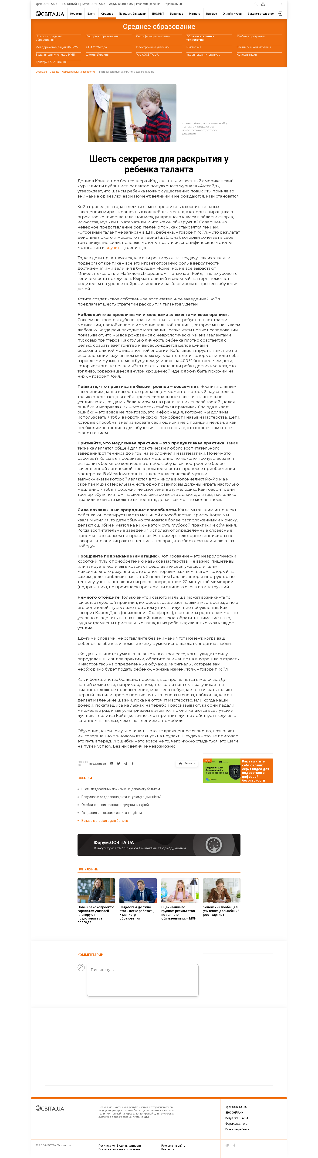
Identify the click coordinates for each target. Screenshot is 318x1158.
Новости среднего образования (49, 37)
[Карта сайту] (263, 4)
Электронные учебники (152, 47)
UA (280, 4)
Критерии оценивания (51, 62)
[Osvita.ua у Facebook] (234, 1145)
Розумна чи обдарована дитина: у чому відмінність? (121, 797)
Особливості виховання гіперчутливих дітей (115, 805)
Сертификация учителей (153, 36)
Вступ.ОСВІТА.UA (93, 4)
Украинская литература (203, 54)
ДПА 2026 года (96, 47)
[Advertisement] (159, 1052)
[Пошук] (255, 4)
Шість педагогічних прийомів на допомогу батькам (120, 789)
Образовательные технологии (200, 37)
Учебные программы (251, 36)
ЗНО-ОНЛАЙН (70, 4)
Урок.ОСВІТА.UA (46, 4)
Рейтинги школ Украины (254, 47)
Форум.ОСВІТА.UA (120, 4)
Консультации (247, 54)
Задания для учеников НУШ (55, 54)
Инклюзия (193, 47)
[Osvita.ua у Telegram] (227, 1145)
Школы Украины (97, 54)
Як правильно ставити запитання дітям (111, 813)
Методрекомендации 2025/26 (57, 47)
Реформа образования (102, 36)
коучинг (114, 247)
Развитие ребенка (148, 4)
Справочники (173, 4)
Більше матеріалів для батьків (104, 820)
